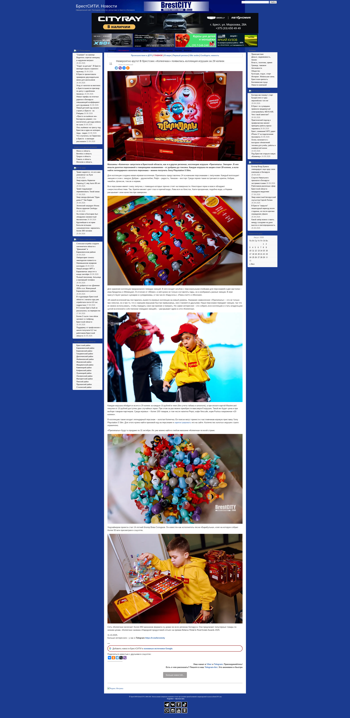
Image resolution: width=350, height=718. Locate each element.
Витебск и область (84, 154)
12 (256, 251)
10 (250, 251)
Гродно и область (83, 156)
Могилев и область (84, 162)
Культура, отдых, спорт (261, 74)
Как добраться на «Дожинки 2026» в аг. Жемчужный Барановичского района (88, 288)
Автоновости (256, 68)
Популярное (85, 51)
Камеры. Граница (166, 50)
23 (267, 254)
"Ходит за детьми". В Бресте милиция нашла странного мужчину (88, 69)
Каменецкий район (84, 368)
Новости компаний (126, 64)
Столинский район (83, 387)
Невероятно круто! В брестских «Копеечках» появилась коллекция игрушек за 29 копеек (170, 61)
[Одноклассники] (127, 68)
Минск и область (83, 151)
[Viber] (120, 68)
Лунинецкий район (83, 373)
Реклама (178, 50)
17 (250, 254)
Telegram (218, 664)
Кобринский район (83, 370)
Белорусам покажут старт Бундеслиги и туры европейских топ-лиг (262, 98)
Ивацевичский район (84, 365)
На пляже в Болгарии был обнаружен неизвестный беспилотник (87, 217)
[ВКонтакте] (124, 68)
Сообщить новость (209, 55)
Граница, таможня (258, 65)
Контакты (188, 50)
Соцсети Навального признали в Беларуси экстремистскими (260, 180)
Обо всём (194, 55)
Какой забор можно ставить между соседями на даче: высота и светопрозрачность (263, 222)
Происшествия (257, 54)
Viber (209, 664)
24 (250, 257)
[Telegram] (116, 68)
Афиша (146, 50)
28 (261, 257)
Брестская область (88, 239)
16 (267, 251)
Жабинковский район (85, 359)
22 (264, 254)
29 (264, 257)
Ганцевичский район (84, 354)
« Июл (252, 264)
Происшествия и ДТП (141, 55)
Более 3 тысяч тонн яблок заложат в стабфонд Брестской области (87, 319)
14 (261, 251)
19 (256, 254)
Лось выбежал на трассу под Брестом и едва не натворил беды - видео (88, 130)
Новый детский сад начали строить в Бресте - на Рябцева (87, 110)
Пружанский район (84, 384)
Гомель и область (83, 159)
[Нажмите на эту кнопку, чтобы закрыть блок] (100, 50)
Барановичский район (85, 348)
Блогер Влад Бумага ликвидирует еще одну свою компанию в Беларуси (263, 169)
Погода (154, 50)
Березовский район (84, 351)
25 (253, 257)
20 (259, 254)
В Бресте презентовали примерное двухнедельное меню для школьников (87, 77)
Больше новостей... (175, 675)
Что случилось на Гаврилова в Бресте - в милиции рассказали (88, 138)
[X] (121, 657)
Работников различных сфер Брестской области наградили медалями (263, 189)
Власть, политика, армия (261, 63)
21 (261, 254)
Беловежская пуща (259, 82)
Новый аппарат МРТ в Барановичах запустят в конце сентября (86, 271)
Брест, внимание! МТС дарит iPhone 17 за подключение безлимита (263, 134)
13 (259, 251)
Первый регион (180, 55)
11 (253, 251)
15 (264, 251)
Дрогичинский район (84, 356)
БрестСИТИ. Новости (96, 6)
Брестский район (83, 345)
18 (253, 254)
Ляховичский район (84, 376)
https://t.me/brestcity (155, 638)
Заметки (258, 162)
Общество (255, 71)
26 (256, 257)
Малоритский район (84, 379)
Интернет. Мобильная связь (263, 77)
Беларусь (112, 50)
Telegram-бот (211, 667)
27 (259, 257)
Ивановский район (83, 362)
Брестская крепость (259, 79)
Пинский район (82, 382)
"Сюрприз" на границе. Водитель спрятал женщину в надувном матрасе (88, 57)
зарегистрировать (183, 422)
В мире (83, 168)
